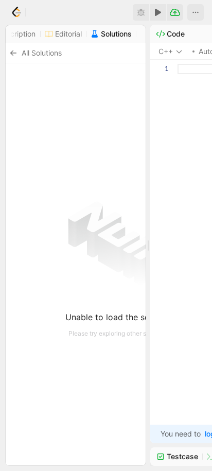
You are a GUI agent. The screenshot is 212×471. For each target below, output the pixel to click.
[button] (195, 12)
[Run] (158, 12)
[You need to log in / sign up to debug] (141, 12)
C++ (165, 51)
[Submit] (175, 12)
